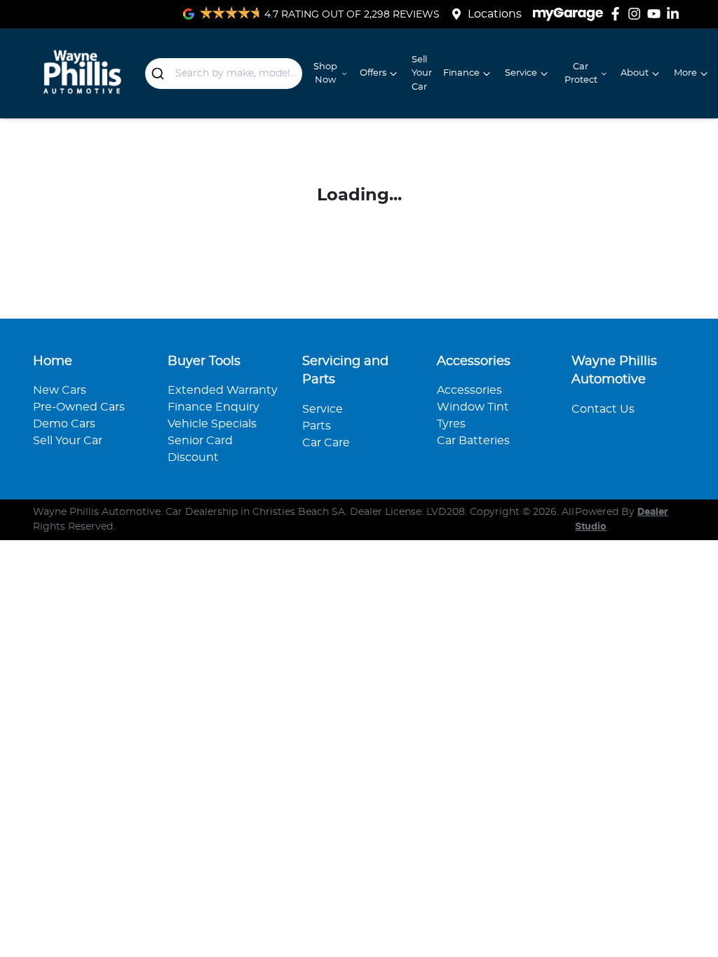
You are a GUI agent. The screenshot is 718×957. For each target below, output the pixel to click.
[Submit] (160, 73)
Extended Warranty (223, 390)
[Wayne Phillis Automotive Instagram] (637, 13)
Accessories (469, 390)
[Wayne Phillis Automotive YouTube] (656, 13)
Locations (495, 14)
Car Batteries (473, 440)
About (635, 73)
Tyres (451, 423)
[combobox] (224, 73)
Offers (373, 73)
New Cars (59, 390)
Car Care (326, 442)
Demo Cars (64, 423)
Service (521, 73)
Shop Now (325, 73)
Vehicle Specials (212, 423)
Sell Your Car (422, 73)
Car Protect (580, 73)
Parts (316, 426)
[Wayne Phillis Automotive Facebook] (618, 13)
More (685, 73)
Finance (461, 73)
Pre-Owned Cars (79, 407)
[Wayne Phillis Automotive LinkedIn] (675, 13)
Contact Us (603, 409)
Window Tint (473, 407)
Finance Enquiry (213, 407)
